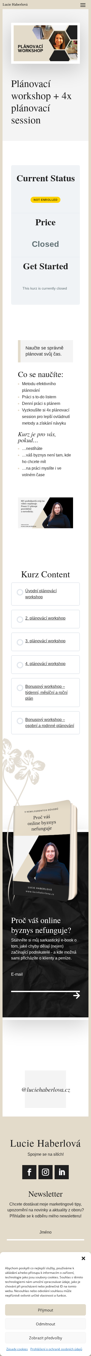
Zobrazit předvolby (45, 1337)
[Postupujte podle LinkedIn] (62, 1172)
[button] (83, 1258)
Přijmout (45, 1310)
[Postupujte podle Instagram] (45, 1172)
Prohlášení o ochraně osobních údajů (56, 1349)
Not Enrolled (45, 199)
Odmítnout (45, 1323)
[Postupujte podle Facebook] (29, 1172)
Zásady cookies (17, 1349)
